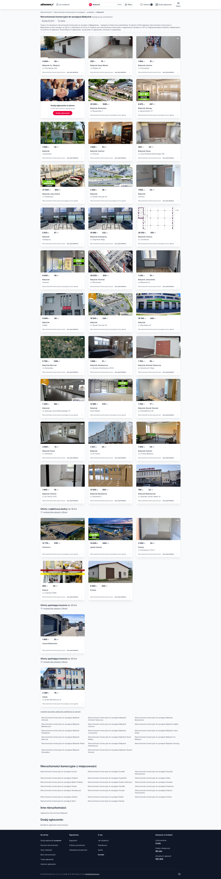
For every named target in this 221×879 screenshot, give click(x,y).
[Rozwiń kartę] (82, 73)
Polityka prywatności (77, 845)
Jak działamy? (64, 5)
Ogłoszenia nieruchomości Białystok (54, 813)
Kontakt (101, 855)
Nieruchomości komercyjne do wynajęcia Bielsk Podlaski (62, 782)
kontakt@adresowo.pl (92, 874)
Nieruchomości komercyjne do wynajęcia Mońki (106, 797)
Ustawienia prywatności (78, 850)
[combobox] (104, 5)
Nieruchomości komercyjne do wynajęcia (69, 12)
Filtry (130, 5)
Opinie (100, 850)
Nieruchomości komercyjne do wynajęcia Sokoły (59, 786)
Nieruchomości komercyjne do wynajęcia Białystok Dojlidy (156, 724)
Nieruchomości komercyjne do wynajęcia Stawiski (153, 782)
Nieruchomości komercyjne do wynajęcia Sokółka (106, 786)
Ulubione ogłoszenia (48, 864)
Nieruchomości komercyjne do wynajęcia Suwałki (106, 771)
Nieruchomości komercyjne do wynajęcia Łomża (59, 771)
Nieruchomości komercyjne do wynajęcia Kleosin (106, 801)
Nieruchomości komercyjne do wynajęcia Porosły (106, 790)
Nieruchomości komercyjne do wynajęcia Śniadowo (154, 786)
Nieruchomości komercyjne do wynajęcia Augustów (107, 778)
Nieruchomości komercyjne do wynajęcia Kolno (58, 801)
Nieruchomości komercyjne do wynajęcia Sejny (152, 778)
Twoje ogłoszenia (47, 859)
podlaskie (90, 12)
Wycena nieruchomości (49, 845)
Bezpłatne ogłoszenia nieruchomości (54, 825)
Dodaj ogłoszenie (51, 840)
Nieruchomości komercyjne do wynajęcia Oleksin (59, 797)
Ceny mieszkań (46, 850)
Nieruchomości (46, 12)
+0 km (119, 4)
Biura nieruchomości (48, 855)
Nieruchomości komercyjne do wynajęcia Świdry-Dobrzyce (110, 782)
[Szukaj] (90, 4)
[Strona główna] (48, 4)
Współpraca (102, 845)
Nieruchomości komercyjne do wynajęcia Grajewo (59, 778)
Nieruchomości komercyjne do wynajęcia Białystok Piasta (62, 743)
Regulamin (73, 840)
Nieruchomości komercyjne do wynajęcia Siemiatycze (61, 790)
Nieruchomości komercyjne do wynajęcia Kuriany (153, 797)
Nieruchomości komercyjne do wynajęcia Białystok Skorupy (157, 743)
